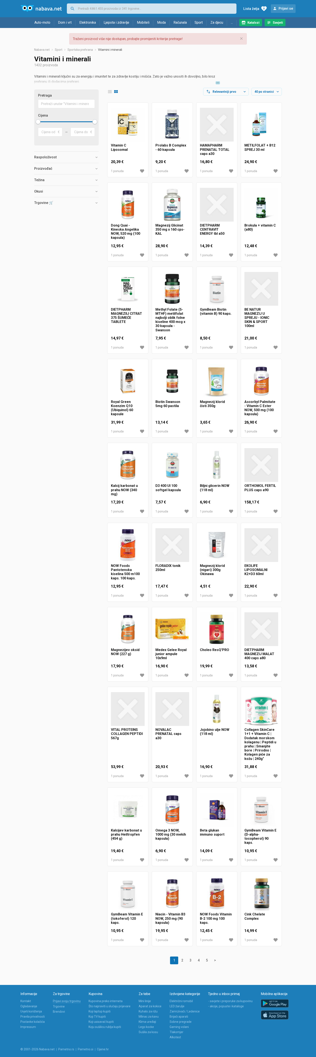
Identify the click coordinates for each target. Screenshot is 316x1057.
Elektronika (87, 22)
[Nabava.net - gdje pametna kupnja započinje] (41, 8)
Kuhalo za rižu (148, 1011)
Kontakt (25, 1001)
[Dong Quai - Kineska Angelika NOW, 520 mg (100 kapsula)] (128, 204)
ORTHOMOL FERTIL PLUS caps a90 (260, 488)
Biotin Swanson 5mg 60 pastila (167, 404)
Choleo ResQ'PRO (214, 650)
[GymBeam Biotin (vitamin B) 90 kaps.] (217, 288)
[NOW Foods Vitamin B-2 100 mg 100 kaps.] (217, 893)
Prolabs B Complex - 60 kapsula (170, 147)
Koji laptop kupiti (99, 1011)
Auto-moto (42, 22)
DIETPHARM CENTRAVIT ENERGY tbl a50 (212, 229)
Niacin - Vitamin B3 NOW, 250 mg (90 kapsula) (170, 918)
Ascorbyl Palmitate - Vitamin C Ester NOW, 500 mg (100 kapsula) (259, 408)
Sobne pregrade (181, 1021)
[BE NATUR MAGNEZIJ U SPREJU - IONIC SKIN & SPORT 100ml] (261, 288)
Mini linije (145, 1001)
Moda (161, 22)
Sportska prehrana (80, 49)
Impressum (28, 1027)
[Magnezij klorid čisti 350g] (217, 381)
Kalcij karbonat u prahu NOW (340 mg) (124, 490)
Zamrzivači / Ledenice (185, 1011)
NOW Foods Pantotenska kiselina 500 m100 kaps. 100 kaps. (125, 572)
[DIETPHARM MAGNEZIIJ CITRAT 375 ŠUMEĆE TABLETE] (128, 288)
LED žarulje (177, 1006)
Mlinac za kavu (149, 1016)
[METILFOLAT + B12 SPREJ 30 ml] (261, 124)
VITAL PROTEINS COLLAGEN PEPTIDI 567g (127, 734)
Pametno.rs (66, 1049)
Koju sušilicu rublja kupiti (105, 1027)
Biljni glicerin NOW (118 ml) (214, 488)
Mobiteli (143, 22)
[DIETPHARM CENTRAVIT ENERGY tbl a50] (217, 204)
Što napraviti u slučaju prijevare (109, 1006)
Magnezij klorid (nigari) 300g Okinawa (212, 570)
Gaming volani (179, 1027)
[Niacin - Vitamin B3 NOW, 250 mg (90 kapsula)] (172, 893)
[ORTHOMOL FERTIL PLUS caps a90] (261, 465)
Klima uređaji (147, 1021)
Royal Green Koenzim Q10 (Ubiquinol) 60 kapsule (122, 408)
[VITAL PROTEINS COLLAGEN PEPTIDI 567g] (128, 709)
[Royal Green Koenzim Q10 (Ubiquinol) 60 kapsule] (128, 381)
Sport (199, 22)
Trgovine (59, 1006)
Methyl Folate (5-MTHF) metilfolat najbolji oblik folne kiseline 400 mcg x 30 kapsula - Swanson (170, 319)
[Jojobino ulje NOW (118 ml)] (217, 709)
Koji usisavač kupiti (101, 1021)
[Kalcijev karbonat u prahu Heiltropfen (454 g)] (128, 809)
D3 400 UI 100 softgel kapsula (168, 488)
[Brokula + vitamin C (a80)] (261, 204)
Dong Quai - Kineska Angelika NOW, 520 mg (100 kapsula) (125, 231)
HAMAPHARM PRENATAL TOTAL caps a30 (214, 149)
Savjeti (278, 23)
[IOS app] (275, 1015)
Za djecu (216, 22)
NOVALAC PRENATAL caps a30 (168, 734)
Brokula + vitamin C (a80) (260, 227)
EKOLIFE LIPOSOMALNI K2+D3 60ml (255, 570)
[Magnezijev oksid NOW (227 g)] (128, 629)
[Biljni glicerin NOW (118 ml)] (217, 465)
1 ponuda (117, 171)
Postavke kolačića (32, 1021)
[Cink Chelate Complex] (261, 893)
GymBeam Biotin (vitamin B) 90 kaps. (216, 311)
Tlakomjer (176, 1032)
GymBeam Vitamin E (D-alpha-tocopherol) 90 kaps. (260, 836)
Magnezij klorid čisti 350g (212, 404)
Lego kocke (146, 1027)
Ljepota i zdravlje (116, 22)
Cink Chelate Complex (254, 916)
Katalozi (253, 23)
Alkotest (175, 1037)
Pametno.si (85, 1049)
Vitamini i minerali (110, 49)
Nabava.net (42, 49)
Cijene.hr (103, 1049)
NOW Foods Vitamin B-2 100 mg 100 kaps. (216, 918)
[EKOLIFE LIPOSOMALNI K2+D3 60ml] (261, 545)
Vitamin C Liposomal (119, 147)
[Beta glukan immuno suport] (217, 809)
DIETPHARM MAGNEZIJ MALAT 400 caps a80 (259, 654)
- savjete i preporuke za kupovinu (230, 1001)
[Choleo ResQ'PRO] (217, 629)
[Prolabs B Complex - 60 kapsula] (172, 124)
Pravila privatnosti (32, 1016)
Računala (180, 22)
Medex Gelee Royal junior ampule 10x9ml (171, 654)
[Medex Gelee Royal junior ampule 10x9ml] (172, 629)
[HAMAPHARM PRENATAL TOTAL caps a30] (217, 124)
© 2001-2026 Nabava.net (37, 1049)
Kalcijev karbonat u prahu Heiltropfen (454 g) (126, 834)
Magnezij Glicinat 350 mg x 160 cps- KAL (169, 229)
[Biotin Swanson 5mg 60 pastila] (172, 381)
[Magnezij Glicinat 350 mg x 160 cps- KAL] (172, 204)
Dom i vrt (65, 22)
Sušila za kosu (148, 1032)
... (232, 22)
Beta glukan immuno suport (212, 832)
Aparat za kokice (150, 1006)
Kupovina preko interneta (106, 1001)
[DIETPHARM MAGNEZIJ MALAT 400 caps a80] (261, 629)
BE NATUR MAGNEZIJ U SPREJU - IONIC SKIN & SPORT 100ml (256, 317)
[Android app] (275, 1003)
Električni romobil (181, 1001)
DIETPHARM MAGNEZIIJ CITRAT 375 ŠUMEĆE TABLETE (126, 315)
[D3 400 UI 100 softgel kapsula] (172, 465)
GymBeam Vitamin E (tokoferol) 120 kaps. (127, 918)
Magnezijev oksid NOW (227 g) (125, 652)
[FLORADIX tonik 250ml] (172, 545)
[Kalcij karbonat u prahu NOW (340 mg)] (128, 465)
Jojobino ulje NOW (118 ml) (214, 732)
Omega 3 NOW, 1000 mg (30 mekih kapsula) (170, 834)
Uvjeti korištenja (31, 1011)
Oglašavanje (28, 1006)
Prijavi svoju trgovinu (67, 1001)
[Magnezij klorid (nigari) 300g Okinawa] (217, 545)
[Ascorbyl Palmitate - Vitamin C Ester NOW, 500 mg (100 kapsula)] (261, 381)
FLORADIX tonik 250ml (168, 568)
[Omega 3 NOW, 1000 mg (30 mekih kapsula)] (172, 809)
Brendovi (59, 1011)
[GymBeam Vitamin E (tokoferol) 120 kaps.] (128, 893)
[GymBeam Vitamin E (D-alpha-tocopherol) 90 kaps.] (261, 809)
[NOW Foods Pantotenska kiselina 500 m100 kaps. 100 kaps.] (128, 545)
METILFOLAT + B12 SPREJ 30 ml (259, 147)
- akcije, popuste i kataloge (226, 1006)
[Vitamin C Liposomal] (128, 124)
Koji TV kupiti (97, 1016)
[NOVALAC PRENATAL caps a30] (172, 709)
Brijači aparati (179, 1016)
